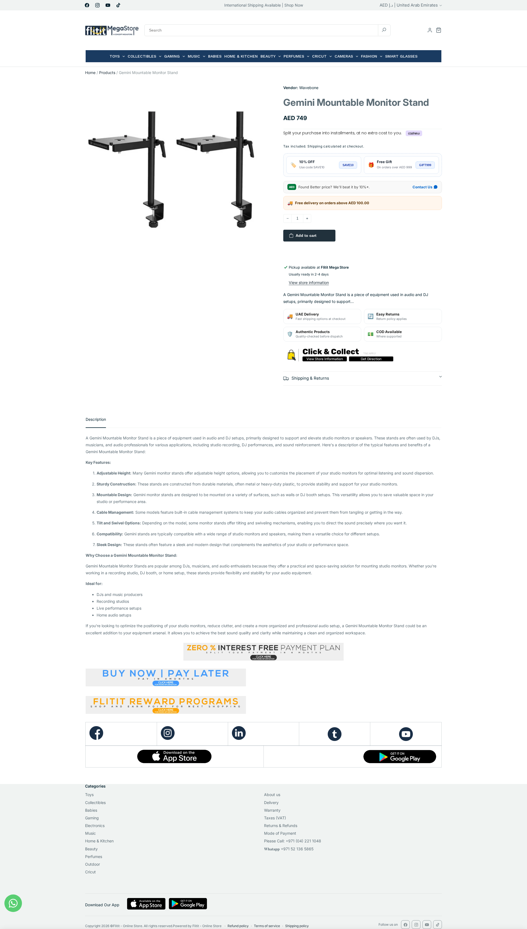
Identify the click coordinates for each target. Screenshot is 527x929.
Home (90, 72)
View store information (309, 282)
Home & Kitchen (99, 841)
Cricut (90, 872)
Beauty (91, 848)
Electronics (95, 825)
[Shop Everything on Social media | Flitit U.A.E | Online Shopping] (168, 738)
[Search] (384, 30)
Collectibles (95, 802)
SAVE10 (348, 165)
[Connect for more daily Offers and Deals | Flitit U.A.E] (239, 738)
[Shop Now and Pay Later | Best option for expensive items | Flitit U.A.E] (263, 678)
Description (96, 419)
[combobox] (267, 30)
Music (90, 833)
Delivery (271, 802)
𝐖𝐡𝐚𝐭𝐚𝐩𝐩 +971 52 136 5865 (288, 848)
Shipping (315, 146)
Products (107, 72)
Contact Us (422, 187)
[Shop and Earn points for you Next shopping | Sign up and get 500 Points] (166, 711)
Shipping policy (297, 926)
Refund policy (238, 926)
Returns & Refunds (280, 825)
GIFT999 (425, 165)
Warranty (272, 810)
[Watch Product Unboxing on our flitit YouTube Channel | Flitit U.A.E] (406, 734)
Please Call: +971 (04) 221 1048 (292, 841)
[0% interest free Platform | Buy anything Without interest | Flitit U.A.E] (263, 652)
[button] (438, 30)
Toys (89, 794)
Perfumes (93, 856)
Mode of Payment (280, 833)
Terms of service (267, 926)
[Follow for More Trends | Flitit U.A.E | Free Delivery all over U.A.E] (334, 734)
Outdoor (92, 864)
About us (272, 794)
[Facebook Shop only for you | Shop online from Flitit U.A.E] (96, 738)
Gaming (92, 818)
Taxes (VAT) (275, 818)
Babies (91, 810)
